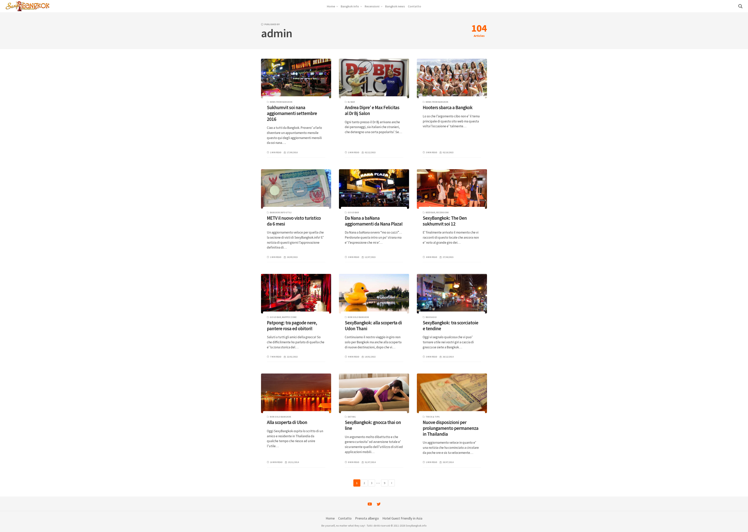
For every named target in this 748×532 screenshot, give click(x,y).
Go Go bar (353, 212)
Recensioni (442, 212)
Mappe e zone (289, 317)
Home (330, 518)
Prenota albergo (367, 518)
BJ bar (351, 102)
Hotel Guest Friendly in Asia (402, 518)
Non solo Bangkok (358, 317)
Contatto (345, 518)
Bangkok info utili (281, 212)
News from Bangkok (281, 102)
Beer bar (430, 212)
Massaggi (431, 317)
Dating (352, 416)
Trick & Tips (433, 416)
